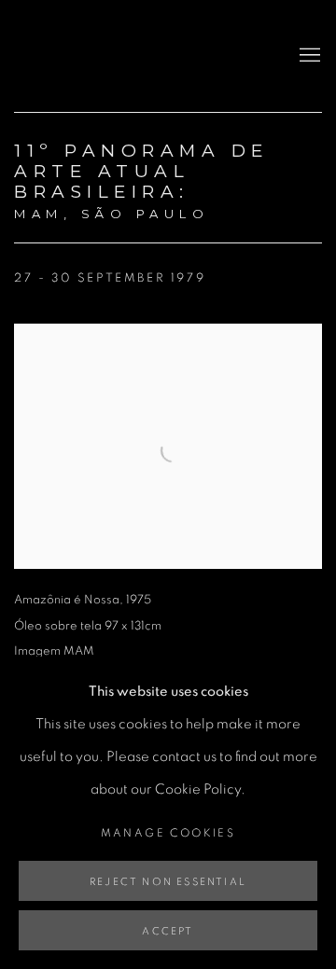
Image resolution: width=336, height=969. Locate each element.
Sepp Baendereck (79, 56)
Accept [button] (167, 931)
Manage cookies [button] (168, 832)
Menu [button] (308, 56)
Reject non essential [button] (168, 882)
